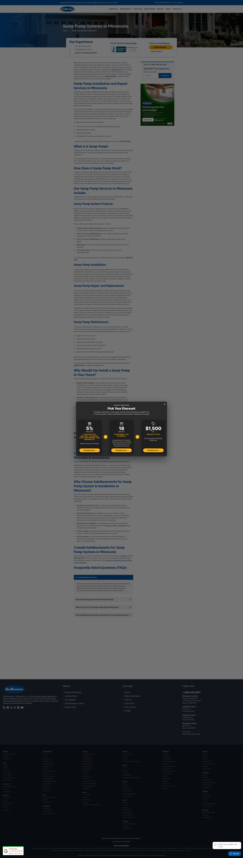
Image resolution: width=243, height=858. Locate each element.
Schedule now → (89, 450)
